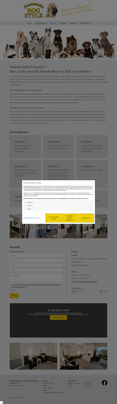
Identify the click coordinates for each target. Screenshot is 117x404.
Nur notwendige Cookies (53, 218)
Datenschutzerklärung (28, 218)
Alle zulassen (86, 218)
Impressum (38, 218)
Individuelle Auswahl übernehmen (69, 218)
